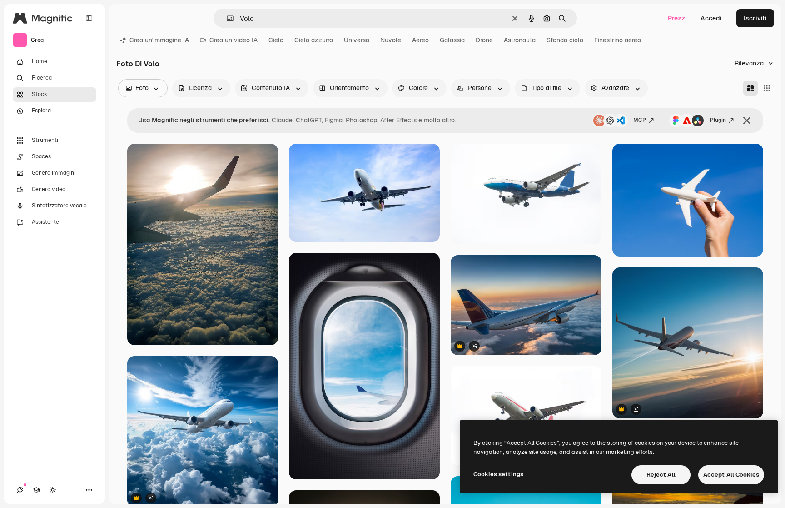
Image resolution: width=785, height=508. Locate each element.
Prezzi (677, 18)
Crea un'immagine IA (159, 40)
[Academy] (36, 490)
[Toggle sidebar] (89, 18)
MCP (639, 120)
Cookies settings (498, 474)
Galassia (452, 40)
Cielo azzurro (313, 40)
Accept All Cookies (731, 474)
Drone (484, 40)
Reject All (661, 474)
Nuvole (390, 40)
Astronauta (520, 40)
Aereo (420, 40)
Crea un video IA (233, 40)
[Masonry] (750, 88)
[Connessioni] (20, 490)
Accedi (711, 18)
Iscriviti (755, 18)
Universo (356, 40)
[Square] (767, 88)
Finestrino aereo (617, 40)
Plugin (718, 120)
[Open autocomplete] (226, 18)
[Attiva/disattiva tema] (52, 490)
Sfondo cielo (565, 40)
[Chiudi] (746, 120)
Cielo (275, 40)
